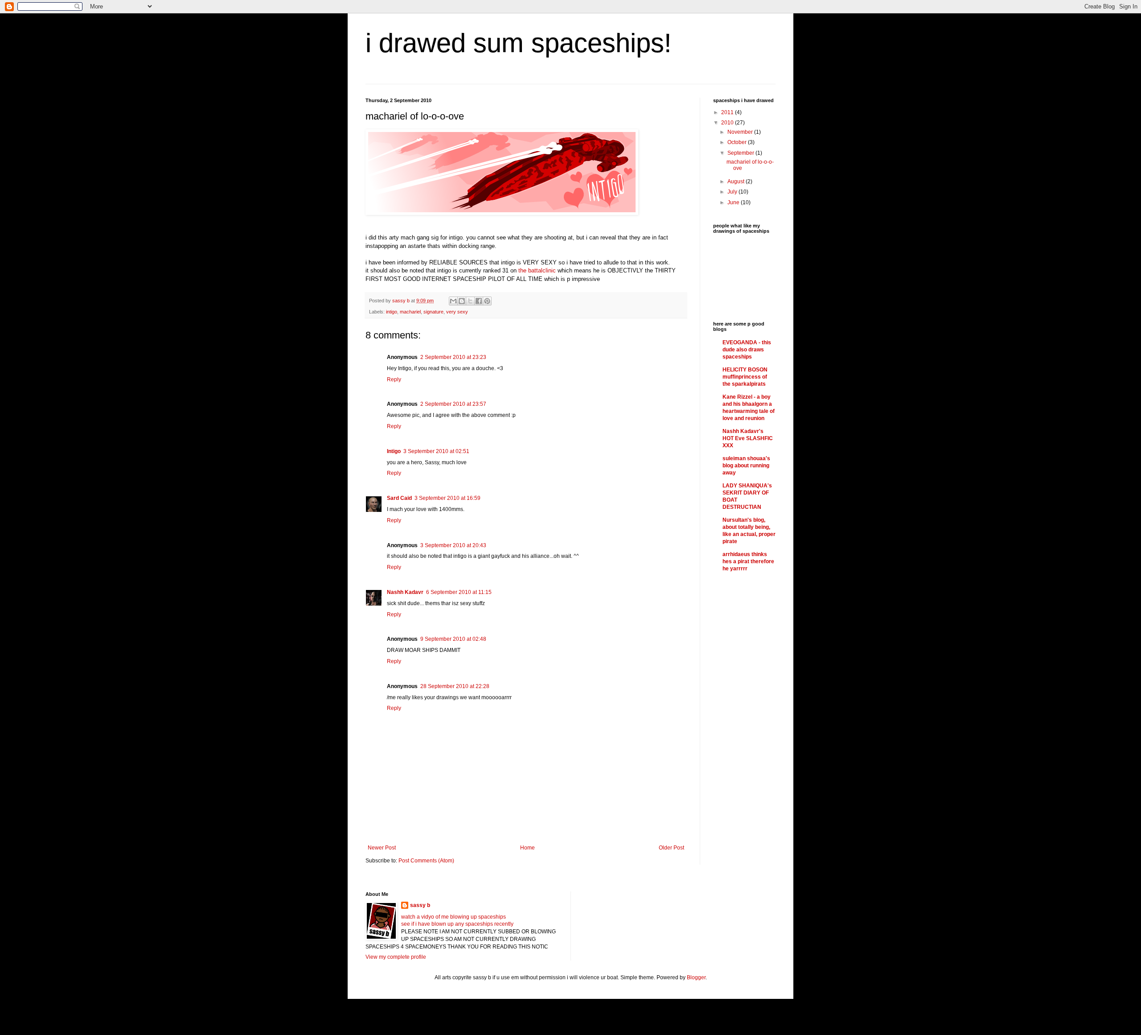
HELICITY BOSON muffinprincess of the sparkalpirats (745, 377)
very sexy (457, 311)
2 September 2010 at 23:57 (453, 404)
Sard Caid (399, 498)
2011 (728, 112)
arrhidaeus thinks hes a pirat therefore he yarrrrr (748, 561)
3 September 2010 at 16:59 (447, 498)
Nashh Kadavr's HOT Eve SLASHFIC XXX (747, 438)
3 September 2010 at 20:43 (453, 545)
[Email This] (453, 301)
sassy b (420, 905)
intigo (391, 311)
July (733, 192)
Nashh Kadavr (405, 592)
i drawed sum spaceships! (518, 43)
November (740, 132)
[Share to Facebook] (478, 301)
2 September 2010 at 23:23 (453, 357)
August (736, 181)
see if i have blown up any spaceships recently (457, 924)
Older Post (671, 848)
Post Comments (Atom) (426, 861)
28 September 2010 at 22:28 (454, 686)
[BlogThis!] (461, 301)
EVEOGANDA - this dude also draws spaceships (746, 349)
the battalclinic (537, 270)
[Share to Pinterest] (487, 301)
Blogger (696, 977)
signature (433, 311)
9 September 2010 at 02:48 (453, 639)
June (734, 202)
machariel (410, 311)
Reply (394, 379)
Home (527, 848)
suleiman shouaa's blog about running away (746, 465)
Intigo (394, 451)
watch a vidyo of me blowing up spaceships (453, 917)
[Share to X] (470, 301)
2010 (728, 123)
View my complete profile (395, 957)
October (737, 142)
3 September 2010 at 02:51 (436, 451)
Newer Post (382, 848)
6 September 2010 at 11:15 (459, 592)
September (741, 153)
